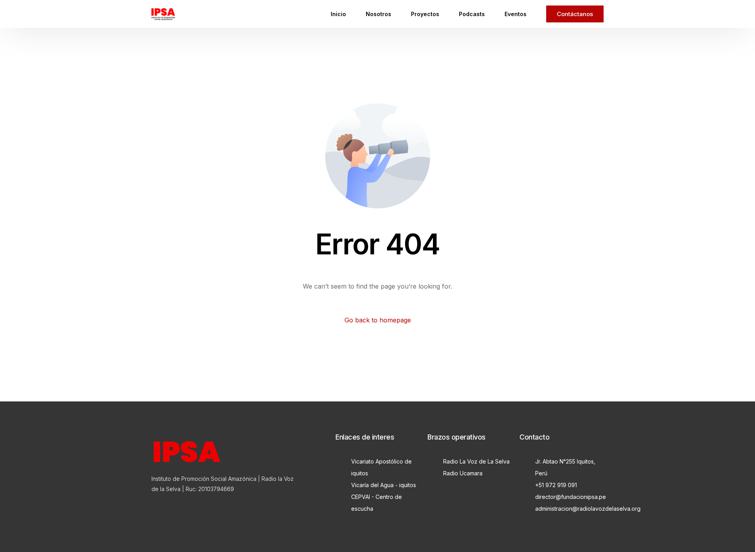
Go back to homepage (377, 320)
